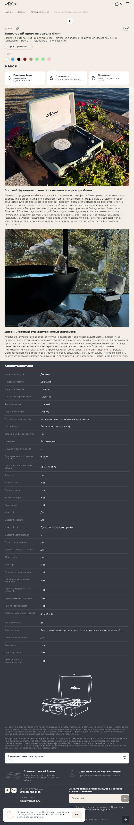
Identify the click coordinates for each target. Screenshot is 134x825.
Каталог (21, 12)
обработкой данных (55, 814)
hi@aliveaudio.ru (30, 801)
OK (77, 814)
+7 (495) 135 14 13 (30, 792)
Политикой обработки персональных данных (99, 808)
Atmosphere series (40, 12)
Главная (9, 12)
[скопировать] (17, 29)
